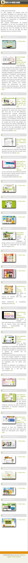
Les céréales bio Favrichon (21, 290)
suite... (3, 89)
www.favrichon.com (10, 282)
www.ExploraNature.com (11, 135)
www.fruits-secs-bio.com (11, 452)
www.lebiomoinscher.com (12, 468)
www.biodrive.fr (8, 515)
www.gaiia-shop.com (10, 37)
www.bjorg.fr (7, 212)
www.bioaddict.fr (8, 499)
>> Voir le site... (21, 41)
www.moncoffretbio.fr (10, 437)
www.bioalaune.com (10, 390)
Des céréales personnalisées (21, 315)
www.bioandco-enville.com (12, 197)
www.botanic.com (9, 181)
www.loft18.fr (7, 228)
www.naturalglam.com (10, 53)
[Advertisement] (13, 540)
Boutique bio (20, 234)
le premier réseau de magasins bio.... (21, 420)
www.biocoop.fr (8, 413)
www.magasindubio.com (11, 332)
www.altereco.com (9, 266)
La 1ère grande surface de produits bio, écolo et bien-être (21, 103)
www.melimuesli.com (10, 308)
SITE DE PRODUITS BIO (21, 142)
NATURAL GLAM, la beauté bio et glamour (21, 62)
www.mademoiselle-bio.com (13, 157)
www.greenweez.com (10, 94)
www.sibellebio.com (10, 374)
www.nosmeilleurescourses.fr (13, 251)
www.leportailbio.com (10, 484)
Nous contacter (16, 556)
